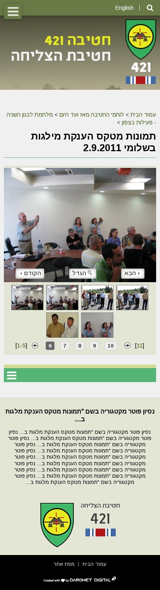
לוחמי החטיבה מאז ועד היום (91, 115)
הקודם (32, 273)
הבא (130, 273)
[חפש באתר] (150, 8)
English (124, 7)
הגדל (79, 273)
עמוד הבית (143, 115)
